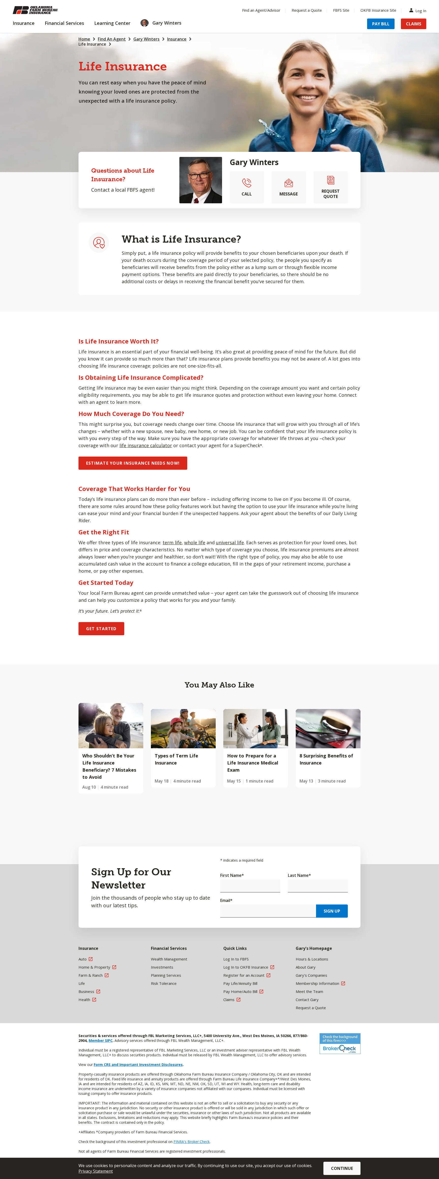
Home (84, 39)
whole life (194, 542)
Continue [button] (342, 1168)
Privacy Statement (96, 1171)
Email (226, 900)
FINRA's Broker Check (192, 1141)
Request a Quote (307, 10)
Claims (413, 24)
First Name (232, 875)
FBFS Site (341, 10)
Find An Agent (112, 39)
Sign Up (332, 911)
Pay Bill (380, 24)
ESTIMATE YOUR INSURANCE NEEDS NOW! (133, 463)
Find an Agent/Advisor (261, 10)
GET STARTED (101, 628)
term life (172, 542)
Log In (420, 10)
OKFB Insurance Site (378, 10)
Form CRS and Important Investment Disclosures (138, 1064)
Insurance (176, 39)
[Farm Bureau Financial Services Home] (46, 10)
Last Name (299, 875)
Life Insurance (92, 44)
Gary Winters (146, 39)
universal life (230, 542)
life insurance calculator (145, 445)
